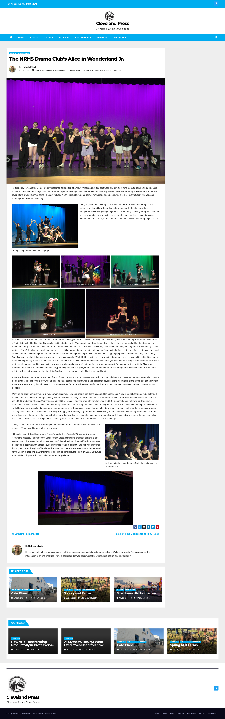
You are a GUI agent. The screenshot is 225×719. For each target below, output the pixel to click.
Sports (48, 37)
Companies (16, 590)
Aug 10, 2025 (125, 650)
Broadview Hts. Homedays (136, 593)
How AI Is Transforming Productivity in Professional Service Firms (32, 645)
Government (120, 37)
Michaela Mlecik (29, 67)
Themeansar (51, 713)
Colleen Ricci (74, 70)
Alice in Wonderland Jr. (44, 70)
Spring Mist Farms (77, 593)
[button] (216, 37)
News (21, 37)
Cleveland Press (112, 23)
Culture (13, 53)
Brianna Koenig (61, 70)
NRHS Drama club (113, 70)
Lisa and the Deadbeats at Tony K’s (136, 533)
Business (102, 37)
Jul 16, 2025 (178, 650)
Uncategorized (23, 53)
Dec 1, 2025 (72, 650)
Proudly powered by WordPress (19, 713)
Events (34, 37)
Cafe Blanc (19, 593)
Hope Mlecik (86, 70)
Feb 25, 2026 (19, 650)
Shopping (64, 37)
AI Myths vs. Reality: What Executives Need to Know (83, 643)
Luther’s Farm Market (26, 533)
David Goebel (36, 650)
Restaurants (83, 37)
